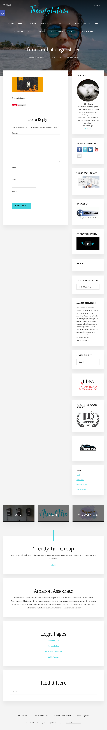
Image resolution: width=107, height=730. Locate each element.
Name (14, 167)
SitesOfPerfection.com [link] (73, 723)
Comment (15, 133)
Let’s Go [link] (53, 565)
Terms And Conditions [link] (53, 651)
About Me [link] (53, 515)
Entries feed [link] (80, 480)
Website (14, 192)
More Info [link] (88, 128)
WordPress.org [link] (81, 489)
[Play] (88, 243)
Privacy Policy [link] (53, 646)
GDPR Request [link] (53, 657)
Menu (98, 5)
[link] (2, 13)
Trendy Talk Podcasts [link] (88, 515)
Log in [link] (78, 475)
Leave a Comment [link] (70, 57)
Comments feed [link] (81, 484)
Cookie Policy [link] (53, 640)
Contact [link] (18, 515)
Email (14, 179)
